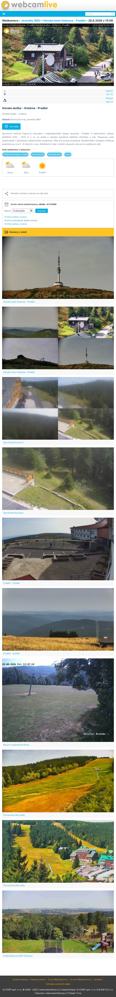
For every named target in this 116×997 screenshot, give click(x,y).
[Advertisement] (58, 183)
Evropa (68, 154)
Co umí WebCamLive (80, 979)
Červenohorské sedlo (14, 815)
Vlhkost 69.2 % (109, 100)
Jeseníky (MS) (30, 20)
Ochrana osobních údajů (58, 984)
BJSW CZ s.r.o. (106, 989)
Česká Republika (54, 154)
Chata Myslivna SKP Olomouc (18, 955)
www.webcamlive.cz (49, 989)
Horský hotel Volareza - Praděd (64, 20)
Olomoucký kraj (38, 154)
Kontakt (98, 979)
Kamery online (38, 979)
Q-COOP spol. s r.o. (86, 989)
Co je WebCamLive (57, 979)
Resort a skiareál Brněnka (16, 744)
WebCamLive (29, 5)
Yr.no (78, 993)
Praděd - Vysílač (11, 583)
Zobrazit (41, 210)
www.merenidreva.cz (56, 993)
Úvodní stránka (19, 979)
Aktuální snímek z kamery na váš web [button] (26, 193)
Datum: (7, 210)
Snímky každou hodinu (15, 217)
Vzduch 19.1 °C (109, 93)
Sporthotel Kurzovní (13, 442)
